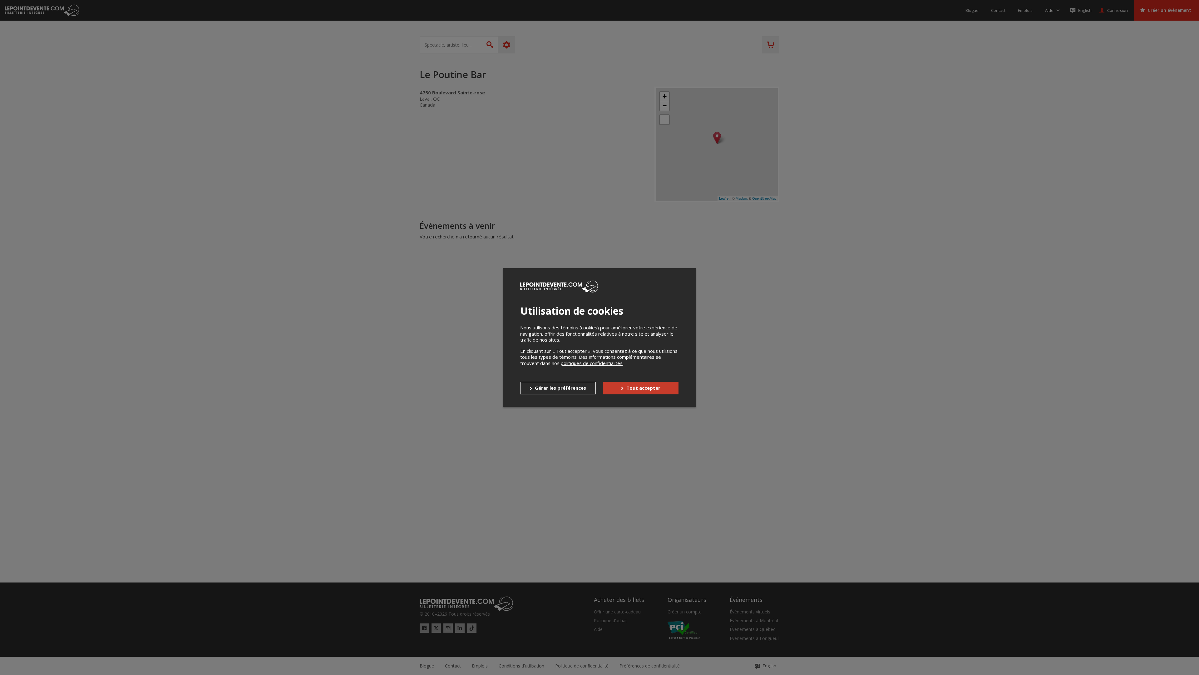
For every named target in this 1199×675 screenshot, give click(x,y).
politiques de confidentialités (592, 363)
